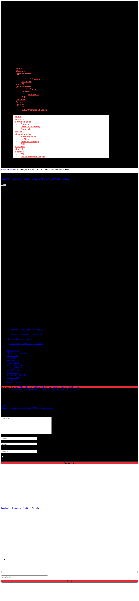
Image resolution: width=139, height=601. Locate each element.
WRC (23, 144)
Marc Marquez (13, 363)
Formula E (26, 81)
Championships (23, 134)
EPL (23, 154)
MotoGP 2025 (13, 370)
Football (20, 105)
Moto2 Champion (14, 365)
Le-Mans (25, 139)
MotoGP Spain (13, 377)
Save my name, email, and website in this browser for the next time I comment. (37, 457)
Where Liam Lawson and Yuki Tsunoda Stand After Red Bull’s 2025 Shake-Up (46, 389)
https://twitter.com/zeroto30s (20, 339)
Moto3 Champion (14, 368)
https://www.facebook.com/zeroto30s (26, 334)
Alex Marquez (13, 350)
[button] (73, 529)
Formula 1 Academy (30, 126)
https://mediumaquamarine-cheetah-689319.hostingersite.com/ (27, 408)
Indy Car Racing (28, 137)
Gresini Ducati (13, 358)
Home (18, 116)
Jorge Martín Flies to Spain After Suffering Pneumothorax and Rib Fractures (47, 387)
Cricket (19, 149)
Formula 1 (26, 124)
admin (3, 184)
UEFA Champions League (34, 110)
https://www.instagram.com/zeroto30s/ (27, 330)
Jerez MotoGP (13, 360)
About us (19, 119)
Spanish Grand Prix (15, 382)
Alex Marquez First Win (17, 353)
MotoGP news (13, 372)
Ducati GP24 (12, 355)
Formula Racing (23, 121)
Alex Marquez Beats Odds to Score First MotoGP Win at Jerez (35, 179)
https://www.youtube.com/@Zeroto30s (26, 343)
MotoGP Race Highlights (17, 375)
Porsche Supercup (30, 94)
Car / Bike (20, 146)
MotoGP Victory (14, 380)
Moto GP (19, 131)
